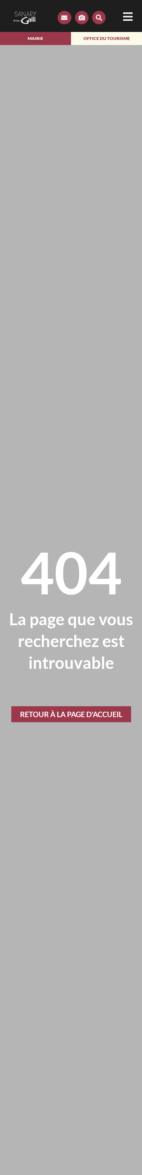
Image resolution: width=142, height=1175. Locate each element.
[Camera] (81, 17)
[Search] (99, 17)
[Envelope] (64, 17)
